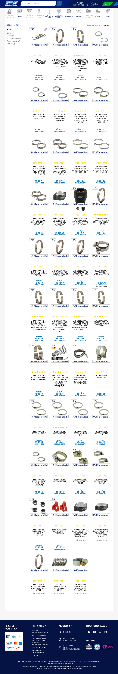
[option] (77, 208)
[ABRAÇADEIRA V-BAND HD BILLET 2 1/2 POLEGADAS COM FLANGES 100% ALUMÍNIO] (101, 507)
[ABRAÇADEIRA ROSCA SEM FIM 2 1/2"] (80, 408)
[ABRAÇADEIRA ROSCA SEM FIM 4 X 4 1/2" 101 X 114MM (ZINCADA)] (101, 36)
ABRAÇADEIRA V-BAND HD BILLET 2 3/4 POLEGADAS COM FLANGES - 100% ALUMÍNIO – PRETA (80, 533)
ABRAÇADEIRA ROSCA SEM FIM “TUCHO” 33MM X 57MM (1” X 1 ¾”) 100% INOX (59, 170)
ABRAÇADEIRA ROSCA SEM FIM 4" (39, 432)
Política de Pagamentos (40, 645)
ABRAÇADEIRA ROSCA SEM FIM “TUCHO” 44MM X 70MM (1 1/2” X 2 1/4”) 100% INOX (38, 170)
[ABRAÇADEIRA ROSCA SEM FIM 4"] (38, 408)
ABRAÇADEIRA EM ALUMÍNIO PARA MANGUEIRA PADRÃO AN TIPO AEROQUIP (80, 221)
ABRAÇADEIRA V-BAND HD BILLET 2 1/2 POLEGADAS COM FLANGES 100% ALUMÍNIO (101, 533)
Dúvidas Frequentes (39, 647)
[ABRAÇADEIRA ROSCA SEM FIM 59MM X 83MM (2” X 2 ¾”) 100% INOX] (101, 144)
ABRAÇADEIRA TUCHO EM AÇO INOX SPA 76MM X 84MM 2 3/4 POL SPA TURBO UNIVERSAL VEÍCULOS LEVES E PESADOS (80, 324)
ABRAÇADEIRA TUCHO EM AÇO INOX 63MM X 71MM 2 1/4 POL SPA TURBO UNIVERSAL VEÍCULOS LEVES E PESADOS (39, 324)
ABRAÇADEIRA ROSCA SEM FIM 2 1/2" (80, 433)
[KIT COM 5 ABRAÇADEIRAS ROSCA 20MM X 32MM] (59, 562)
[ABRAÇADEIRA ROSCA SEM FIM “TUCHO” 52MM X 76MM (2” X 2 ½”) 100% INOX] (101, 92)
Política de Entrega (39, 638)
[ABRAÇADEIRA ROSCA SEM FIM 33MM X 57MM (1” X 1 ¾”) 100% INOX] (38, 196)
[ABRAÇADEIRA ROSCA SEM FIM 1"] (59, 457)
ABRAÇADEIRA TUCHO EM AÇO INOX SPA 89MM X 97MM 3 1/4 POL (101, 323)
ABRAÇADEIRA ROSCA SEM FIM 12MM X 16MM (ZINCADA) (60, 117)
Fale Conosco (36, 650)
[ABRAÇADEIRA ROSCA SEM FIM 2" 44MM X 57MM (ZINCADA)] (38, 457)
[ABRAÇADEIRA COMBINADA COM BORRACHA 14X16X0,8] (38, 507)
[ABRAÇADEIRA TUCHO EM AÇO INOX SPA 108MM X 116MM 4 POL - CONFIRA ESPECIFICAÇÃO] (59, 36)
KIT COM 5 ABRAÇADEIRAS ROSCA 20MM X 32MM (60, 587)
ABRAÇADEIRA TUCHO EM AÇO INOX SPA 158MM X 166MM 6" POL (39, 587)
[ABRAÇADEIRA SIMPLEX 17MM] (101, 353)
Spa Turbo (11, 3)
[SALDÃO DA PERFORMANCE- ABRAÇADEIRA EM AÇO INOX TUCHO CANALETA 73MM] (80, 353)
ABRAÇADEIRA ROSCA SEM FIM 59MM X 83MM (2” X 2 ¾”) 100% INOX (101, 169)
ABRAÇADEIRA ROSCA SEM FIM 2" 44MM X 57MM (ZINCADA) (39, 482)
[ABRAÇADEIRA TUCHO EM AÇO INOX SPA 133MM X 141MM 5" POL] (38, 247)
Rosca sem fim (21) (14, 41)
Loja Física (35, 655)
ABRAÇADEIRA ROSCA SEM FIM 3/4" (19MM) (80, 481)
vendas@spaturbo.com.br (69, 640)
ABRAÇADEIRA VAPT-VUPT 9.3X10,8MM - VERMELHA (60, 531)
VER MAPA (53, 661)
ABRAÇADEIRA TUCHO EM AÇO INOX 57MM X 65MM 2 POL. (39, 377)
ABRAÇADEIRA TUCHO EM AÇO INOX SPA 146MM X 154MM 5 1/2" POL (101, 221)
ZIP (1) (9, 33)
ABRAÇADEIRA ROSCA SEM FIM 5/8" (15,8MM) (101, 481)
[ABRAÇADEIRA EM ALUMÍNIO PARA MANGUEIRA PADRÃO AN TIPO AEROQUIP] (80, 196)
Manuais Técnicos (38, 653)
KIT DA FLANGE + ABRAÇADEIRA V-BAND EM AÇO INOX (101, 272)
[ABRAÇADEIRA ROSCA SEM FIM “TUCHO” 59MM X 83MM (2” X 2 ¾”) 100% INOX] (80, 92)
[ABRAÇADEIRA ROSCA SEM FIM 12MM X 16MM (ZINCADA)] (59, 92)
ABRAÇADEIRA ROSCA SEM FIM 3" (59, 432)
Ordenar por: (90, 25)
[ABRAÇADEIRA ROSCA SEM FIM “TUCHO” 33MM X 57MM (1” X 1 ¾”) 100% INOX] (59, 144)
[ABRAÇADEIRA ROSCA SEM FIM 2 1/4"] (101, 408)
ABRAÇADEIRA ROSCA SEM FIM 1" (59, 480)
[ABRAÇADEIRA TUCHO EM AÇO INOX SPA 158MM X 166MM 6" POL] (38, 562)
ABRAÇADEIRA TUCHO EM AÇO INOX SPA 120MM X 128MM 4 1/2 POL (60, 273)
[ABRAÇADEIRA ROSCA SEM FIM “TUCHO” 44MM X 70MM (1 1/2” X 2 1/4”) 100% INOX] (38, 144)
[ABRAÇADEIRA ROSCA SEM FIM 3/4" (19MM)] (80, 457)
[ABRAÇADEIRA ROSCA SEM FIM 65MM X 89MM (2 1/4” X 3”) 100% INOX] (80, 144)
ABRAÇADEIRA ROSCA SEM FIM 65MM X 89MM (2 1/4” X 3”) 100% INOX (80, 169)
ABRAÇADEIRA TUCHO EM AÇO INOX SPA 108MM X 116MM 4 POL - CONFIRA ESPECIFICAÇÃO (60, 63)
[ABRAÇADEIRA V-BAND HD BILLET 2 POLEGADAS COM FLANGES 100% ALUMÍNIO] (59, 196)
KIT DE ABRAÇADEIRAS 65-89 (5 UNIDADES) (38, 61)
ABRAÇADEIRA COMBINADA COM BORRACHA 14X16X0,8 (38, 532)
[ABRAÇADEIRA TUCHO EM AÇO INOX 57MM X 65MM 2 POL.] (38, 353)
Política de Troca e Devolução (38, 641)
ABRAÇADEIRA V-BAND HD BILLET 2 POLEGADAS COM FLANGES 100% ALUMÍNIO (59, 222)
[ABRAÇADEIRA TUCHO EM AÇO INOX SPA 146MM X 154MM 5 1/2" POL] (101, 196)
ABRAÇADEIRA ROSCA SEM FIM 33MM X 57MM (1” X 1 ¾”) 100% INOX (39, 221)
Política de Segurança (39, 635)
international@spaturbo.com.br (71, 649)
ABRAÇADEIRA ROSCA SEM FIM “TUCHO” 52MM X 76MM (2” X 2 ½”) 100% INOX (101, 118)
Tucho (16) (11, 36)
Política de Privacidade (40, 633)
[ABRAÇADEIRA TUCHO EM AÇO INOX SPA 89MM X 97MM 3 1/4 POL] (101, 297)
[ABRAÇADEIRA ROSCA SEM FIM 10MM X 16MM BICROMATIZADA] (80, 562)
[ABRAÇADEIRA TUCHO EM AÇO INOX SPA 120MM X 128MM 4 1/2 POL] (59, 247)
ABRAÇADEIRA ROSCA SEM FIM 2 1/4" (101, 433)
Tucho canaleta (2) (14, 38)
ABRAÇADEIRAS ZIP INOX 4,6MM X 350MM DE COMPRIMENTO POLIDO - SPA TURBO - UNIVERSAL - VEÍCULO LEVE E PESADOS (60, 381)
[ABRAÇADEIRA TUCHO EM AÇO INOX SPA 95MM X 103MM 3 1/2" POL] (80, 247)
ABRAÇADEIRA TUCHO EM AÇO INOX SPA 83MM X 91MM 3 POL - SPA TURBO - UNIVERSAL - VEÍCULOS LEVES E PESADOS (80, 64)
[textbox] (37, 3)
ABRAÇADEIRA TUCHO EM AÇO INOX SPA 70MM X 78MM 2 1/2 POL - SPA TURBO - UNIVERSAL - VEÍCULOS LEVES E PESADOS (60, 325)
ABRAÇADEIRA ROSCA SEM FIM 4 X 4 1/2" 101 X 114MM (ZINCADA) (101, 62)
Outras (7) (11, 44)
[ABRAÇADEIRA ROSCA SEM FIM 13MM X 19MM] (38, 92)
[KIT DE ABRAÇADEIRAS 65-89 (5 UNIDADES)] (38, 36)
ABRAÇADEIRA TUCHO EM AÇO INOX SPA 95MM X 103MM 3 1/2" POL (80, 273)
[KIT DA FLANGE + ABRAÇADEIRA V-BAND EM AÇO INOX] (101, 247)
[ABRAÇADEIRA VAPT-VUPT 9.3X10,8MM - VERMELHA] (59, 507)
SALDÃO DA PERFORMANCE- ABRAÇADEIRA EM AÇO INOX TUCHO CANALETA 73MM (80, 379)
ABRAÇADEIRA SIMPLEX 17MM (101, 377)
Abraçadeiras (13, 25)
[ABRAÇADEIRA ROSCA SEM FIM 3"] (59, 408)
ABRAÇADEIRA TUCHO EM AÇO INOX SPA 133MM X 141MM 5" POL (39, 273)
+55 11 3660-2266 (67, 632)
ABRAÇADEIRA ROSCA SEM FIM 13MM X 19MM (39, 116)
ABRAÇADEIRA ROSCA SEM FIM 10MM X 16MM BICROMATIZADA (80, 587)
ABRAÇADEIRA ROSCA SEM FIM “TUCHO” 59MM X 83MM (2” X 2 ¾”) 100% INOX (80, 118)
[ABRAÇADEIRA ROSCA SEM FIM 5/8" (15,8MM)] (101, 457)
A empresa (35, 630)
